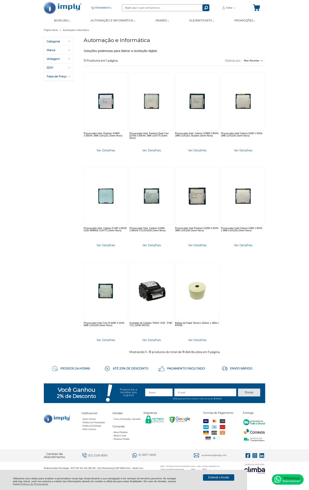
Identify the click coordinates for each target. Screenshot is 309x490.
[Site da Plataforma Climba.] (254, 468)
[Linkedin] (261, 455)
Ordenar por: (233, 60)
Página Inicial (51, 30)
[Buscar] (205, 7)
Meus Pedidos (121, 432)
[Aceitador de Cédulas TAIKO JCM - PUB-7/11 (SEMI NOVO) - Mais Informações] (151, 291)
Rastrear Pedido (122, 439)
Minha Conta (120, 435)
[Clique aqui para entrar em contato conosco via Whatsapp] (288, 479)
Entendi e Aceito (218, 477)
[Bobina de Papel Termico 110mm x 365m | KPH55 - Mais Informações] (197, 291)
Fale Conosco (89, 429)
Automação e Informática (76, 30)
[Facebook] (248, 455)
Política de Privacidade (34, 484)
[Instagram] (254, 455)
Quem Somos (89, 419)
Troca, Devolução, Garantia (127, 419)
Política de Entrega (92, 426)
